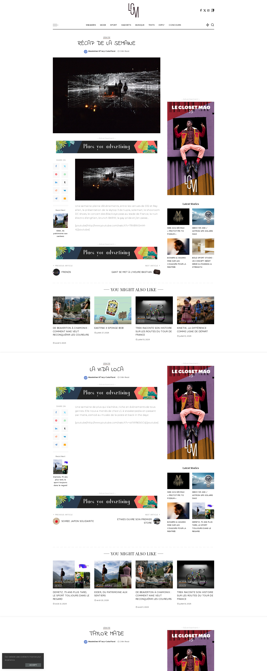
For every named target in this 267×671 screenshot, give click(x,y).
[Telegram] (56, 198)
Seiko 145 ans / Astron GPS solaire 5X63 (202, 231)
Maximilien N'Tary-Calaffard (101, 51)
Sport (80, 317)
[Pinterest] (56, 174)
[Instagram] (208, 10)
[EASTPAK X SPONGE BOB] (113, 310)
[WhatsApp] (64, 174)
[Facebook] (201, 10)
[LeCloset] (133, 10)
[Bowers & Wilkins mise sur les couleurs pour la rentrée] (178, 246)
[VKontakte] (64, 190)
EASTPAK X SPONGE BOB (109, 327)
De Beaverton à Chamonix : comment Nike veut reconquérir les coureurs (71, 331)
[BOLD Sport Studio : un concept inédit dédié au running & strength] (203, 246)
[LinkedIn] (56, 182)
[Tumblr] (64, 182)
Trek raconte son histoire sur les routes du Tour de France (154, 331)
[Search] (212, 25)
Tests (106, 37)
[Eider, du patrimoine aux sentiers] (60, 220)
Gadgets (110, 321)
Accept (33, 665)
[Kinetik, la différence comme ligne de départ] (195, 310)
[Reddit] (56, 190)
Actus (58, 317)
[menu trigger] (57, 25)
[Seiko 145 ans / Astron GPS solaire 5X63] (203, 216)
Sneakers (69, 317)
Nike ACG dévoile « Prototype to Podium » (175, 231)
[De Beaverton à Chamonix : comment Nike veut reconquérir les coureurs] (71, 310)
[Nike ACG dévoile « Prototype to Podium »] (178, 216)
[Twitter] (204, 10)
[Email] (64, 198)
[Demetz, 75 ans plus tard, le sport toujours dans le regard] (60, 466)
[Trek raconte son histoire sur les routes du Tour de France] (154, 310)
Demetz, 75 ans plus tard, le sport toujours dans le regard (60, 481)
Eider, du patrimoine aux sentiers (60, 233)
